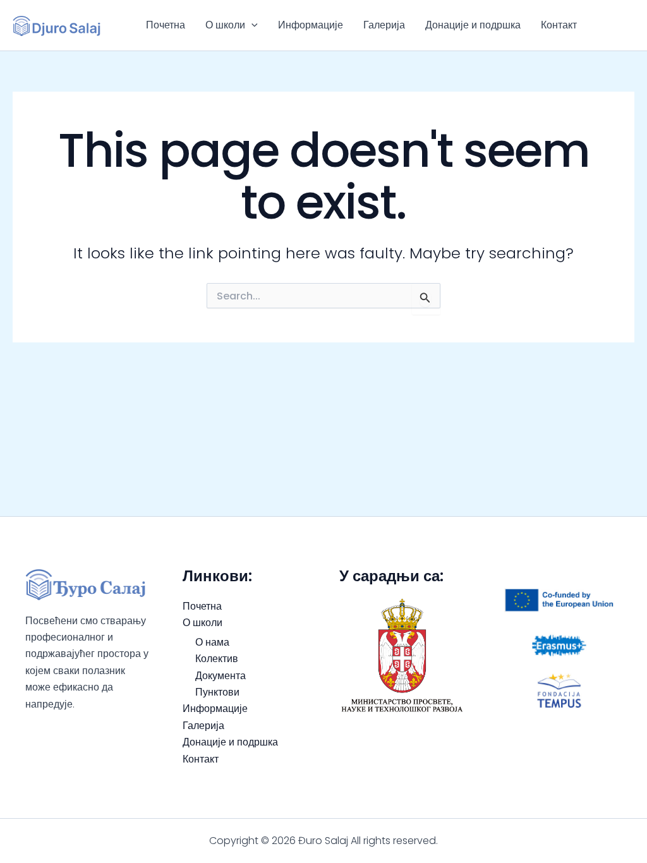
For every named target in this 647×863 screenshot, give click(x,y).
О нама (212, 642)
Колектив (216, 658)
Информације (310, 25)
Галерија (384, 25)
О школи (225, 25)
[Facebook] (618, 17)
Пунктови (217, 692)
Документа (220, 675)
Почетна (165, 25)
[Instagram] (621, 34)
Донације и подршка (473, 25)
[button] (251, 25)
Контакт (559, 25)
